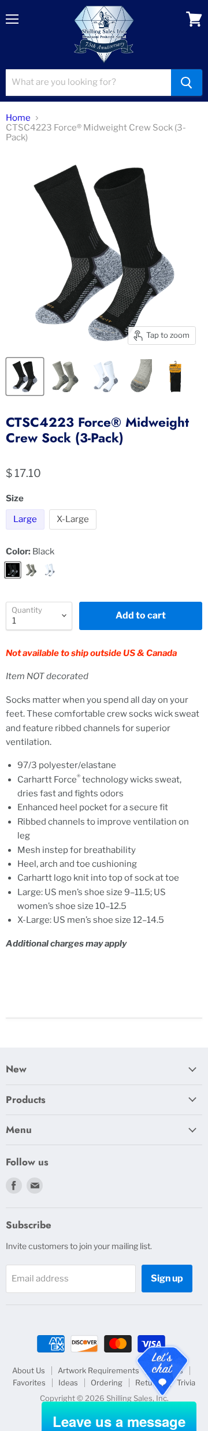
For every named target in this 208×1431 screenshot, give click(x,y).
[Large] (26, 532)
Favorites (29, 1382)
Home (18, 118)
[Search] (186, 82)
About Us (28, 1370)
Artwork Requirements (98, 1370)
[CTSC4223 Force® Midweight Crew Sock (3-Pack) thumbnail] (24, 376)
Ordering (106, 1382)
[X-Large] (74, 532)
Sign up (167, 1278)
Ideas (68, 1382)
